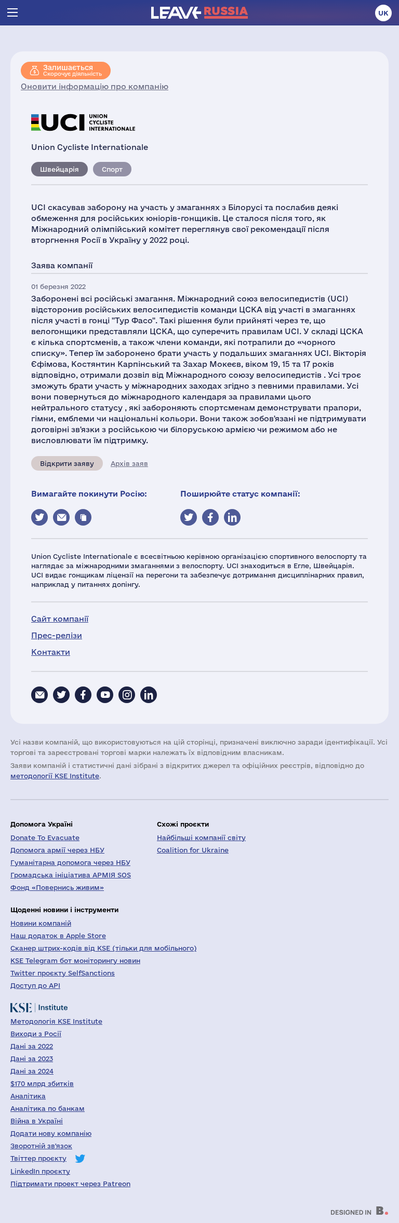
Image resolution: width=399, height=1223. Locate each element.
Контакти (50, 652)
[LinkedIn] (148, 694)
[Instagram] (126, 694)
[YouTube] (105, 694)
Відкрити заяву (67, 463)
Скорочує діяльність (72, 70)
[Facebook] (83, 694)
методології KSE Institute (54, 775)
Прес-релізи (56, 635)
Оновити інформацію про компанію (94, 86)
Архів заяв (129, 463)
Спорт (112, 169)
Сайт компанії (59, 618)
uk (383, 13)
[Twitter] (61, 694)
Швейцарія (59, 169)
